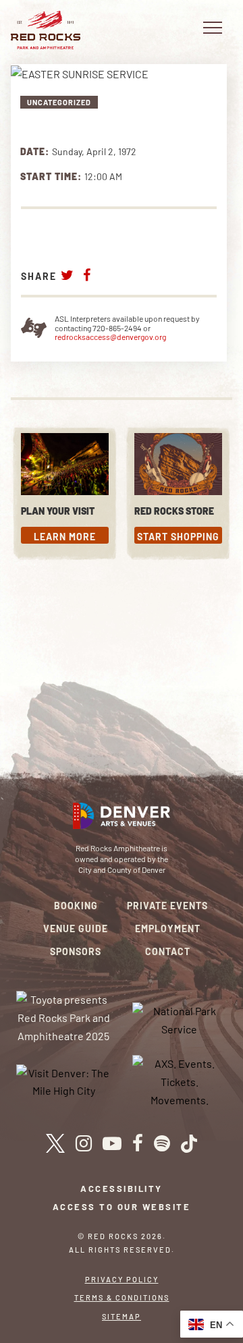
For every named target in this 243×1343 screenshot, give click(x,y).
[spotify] (162, 1143)
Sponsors (75, 951)
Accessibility (121, 1188)
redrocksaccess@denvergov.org (110, 336)
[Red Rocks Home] (45, 30)
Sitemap (121, 1316)
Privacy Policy (122, 1279)
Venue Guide (75, 928)
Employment (167, 928)
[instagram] (84, 1143)
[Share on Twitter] (67, 275)
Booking (76, 905)
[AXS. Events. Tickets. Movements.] (180, 1080)
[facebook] (137, 1143)
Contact (167, 951)
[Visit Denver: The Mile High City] (64, 1080)
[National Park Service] (180, 1018)
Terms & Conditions (121, 1297)
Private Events (167, 905)
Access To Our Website (122, 1206)
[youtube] (112, 1143)
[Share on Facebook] (87, 275)
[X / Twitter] (55, 1143)
